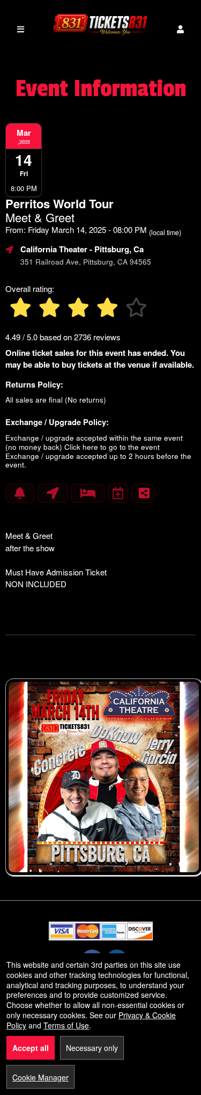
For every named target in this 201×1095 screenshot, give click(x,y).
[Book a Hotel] (87, 493)
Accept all (30, 1047)
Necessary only (92, 1047)
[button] (180, 29)
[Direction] (53, 493)
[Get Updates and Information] (19, 493)
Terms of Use (66, 1025)
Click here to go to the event (112, 447)
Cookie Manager (40, 1077)
